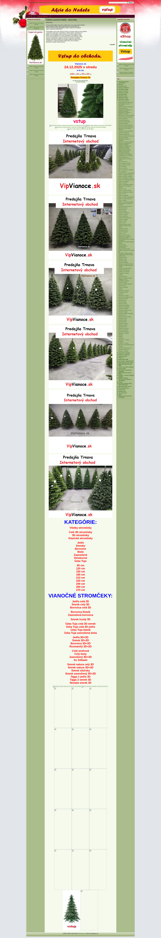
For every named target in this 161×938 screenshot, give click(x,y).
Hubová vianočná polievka (126, 106)
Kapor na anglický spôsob (125, 174)
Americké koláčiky (123, 262)
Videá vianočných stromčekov (124, 82)
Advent (121, 382)
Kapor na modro (123, 183)
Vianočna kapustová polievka (126, 136)
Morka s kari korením (124, 235)
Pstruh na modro (123, 214)
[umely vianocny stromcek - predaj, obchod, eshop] (35, 24)
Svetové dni (122, 389)
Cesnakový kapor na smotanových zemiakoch (125, 153)
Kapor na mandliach (124, 181)
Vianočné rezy (122, 315)
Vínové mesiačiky (123, 330)
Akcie (120, 394)
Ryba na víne (122, 222)
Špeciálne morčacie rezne (125, 253)
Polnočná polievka (123, 123)
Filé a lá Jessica (123, 161)
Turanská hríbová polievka (126, 131)
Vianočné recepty (123, 99)
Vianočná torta (122, 300)
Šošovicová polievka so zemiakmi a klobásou (125, 146)
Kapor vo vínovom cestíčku (126, 202)
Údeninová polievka (124, 132)
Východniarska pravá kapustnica (124, 104)
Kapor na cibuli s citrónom (125, 176)
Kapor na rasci (122, 188)
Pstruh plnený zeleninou (125, 217)
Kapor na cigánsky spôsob (126, 178)
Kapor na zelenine (123, 195)
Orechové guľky (123, 282)
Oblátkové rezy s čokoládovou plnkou (124, 280)
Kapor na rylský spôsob (125, 190)
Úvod (28, 16)
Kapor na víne (122, 193)
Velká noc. (121, 357)
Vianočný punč (122, 326)
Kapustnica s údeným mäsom (126, 115)
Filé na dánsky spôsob (125, 163)
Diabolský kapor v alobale (125, 155)
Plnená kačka (122, 244)
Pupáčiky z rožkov (123, 343)
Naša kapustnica (123, 118)
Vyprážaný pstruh (123, 230)
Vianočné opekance (124, 349)
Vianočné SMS (123, 94)
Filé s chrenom (122, 171)
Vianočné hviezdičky (124, 305)
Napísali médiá (123, 356)
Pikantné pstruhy (123, 207)
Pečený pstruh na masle (125, 206)
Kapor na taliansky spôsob (126, 192)
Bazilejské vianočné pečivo (126, 264)
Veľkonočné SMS (123, 359)
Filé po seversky (123, 168)
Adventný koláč (123, 260)
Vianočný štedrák (123, 287)
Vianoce (121, 84)
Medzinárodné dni (124, 388)
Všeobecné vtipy (123, 97)
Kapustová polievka (124, 101)
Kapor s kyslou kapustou (125, 198)
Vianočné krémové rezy (125, 310)
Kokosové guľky (123, 276)
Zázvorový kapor (123, 231)
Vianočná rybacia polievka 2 (126, 126)
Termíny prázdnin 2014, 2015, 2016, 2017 (125, 384)
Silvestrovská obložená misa (126, 344)
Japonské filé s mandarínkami (126, 173)
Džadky (121, 336)
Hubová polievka (123, 108)
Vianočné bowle (123, 303)
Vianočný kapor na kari (125, 224)
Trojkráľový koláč (123, 292)
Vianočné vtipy (123, 96)
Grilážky (121, 274)
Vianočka (121, 293)
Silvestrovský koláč (124, 290)
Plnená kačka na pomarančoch (123, 246)
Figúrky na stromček (124, 271)
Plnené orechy (122, 285)
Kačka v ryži (122, 233)
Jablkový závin (122, 259)
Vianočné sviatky (123, 89)
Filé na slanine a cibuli (124, 165)
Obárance (121, 338)
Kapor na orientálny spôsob (126, 184)
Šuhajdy (121, 334)
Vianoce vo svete (123, 92)
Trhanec (121, 346)
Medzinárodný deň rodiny (126, 362)
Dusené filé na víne (124, 157)
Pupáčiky (121, 341)
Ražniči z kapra (123, 221)
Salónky (121, 289)
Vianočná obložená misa (125, 348)
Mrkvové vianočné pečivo (125, 278)
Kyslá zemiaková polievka (125, 117)
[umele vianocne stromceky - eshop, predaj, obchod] (125, 62)
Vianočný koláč (123, 320)
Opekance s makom (124, 339)
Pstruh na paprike (123, 216)
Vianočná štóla (122, 302)
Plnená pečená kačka (124, 249)
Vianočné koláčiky (123, 308)
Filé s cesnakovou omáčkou (126, 169)
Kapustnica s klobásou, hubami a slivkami (125, 113)
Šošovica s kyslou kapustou (126, 142)
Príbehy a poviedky (124, 354)
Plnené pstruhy (122, 211)
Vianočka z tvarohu (124, 295)
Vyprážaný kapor (123, 228)
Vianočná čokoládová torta (126, 297)
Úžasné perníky (123, 257)
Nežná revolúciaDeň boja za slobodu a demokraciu (125, 379)
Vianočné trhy (122, 86)
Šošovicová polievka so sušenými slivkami (125, 144)
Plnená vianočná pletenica (125, 284)
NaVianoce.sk (82, 933)
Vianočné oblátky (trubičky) (126, 313)
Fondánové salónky (124, 273)
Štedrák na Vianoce (124, 333)
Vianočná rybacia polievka (125, 125)
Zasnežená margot (124, 331)
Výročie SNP (122, 368)
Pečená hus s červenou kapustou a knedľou (125, 237)
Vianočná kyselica (123, 137)
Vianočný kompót (123, 323)
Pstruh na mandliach (124, 212)
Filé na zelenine (123, 166)
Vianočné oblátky (123, 312)
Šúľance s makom (123, 351)
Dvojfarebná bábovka (124, 270)
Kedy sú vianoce (123, 91)
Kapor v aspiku (122, 200)
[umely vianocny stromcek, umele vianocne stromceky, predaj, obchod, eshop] (80, 61)
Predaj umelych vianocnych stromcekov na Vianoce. (45, 2)
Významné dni (123, 393)
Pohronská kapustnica (124, 122)
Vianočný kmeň (123, 318)
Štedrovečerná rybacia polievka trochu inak (125, 151)
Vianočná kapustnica (124, 134)
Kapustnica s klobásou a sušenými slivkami (125, 110)
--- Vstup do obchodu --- (42, 16)
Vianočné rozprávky (124, 353)
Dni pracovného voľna (125, 386)
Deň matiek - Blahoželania (126, 361)
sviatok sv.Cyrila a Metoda (126, 367)
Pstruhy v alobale (123, 219)
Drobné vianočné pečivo (125, 268)
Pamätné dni (122, 391)
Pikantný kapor (122, 209)
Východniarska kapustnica (126, 102)
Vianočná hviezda (123, 298)
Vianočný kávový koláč (125, 316)
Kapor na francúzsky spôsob (126, 179)
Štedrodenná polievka (124, 148)
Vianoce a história (124, 87)
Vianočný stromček (124, 328)
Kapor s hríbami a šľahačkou (126, 197)
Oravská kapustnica (124, 120)
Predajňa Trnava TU (80, 77)
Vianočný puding (123, 325)
